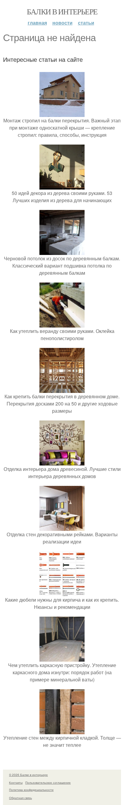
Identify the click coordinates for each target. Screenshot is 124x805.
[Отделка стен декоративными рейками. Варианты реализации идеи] (62, 527)
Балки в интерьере (62, 11)
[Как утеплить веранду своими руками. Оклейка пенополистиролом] (62, 323)
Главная (37, 22)
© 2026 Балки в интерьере (28, 775)
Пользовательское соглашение (48, 782)
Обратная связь (20, 798)
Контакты (16, 782)
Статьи (86, 22)
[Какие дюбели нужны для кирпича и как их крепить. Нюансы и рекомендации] (62, 592)
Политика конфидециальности (31, 790)
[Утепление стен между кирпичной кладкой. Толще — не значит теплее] (62, 730)
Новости (62, 22)
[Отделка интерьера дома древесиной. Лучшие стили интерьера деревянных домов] (62, 461)
